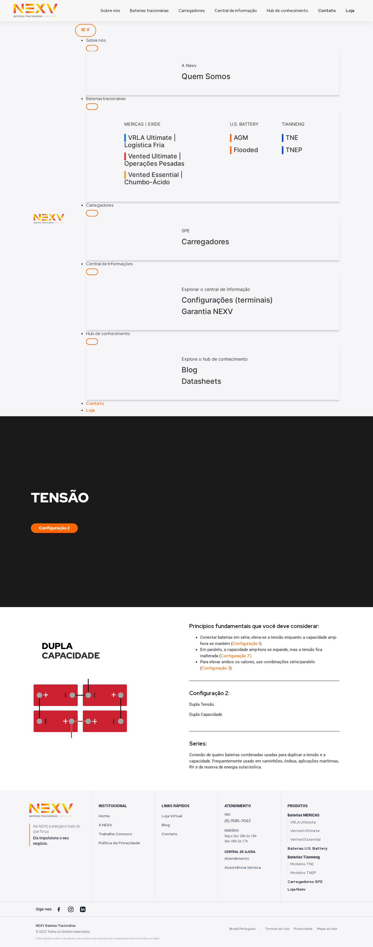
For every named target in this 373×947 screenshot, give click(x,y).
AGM (240, 137)
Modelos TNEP (303, 872)
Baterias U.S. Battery (307, 848)
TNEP (293, 150)
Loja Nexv (297, 889)
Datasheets (201, 381)
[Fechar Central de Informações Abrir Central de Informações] (92, 272)
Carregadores (192, 10)
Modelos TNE (302, 864)
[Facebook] (58, 909)
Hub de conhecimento (287, 10)
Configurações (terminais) (227, 299)
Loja (350, 10)
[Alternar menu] (85, 30)
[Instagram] (70, 909)
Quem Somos (206, 76)
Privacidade (303, 929)
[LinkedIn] (82, 909)
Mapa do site (327, 929)
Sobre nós (110, 10)
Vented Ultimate (305, 830)
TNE (291, 137)
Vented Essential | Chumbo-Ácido (153, 178)
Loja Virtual (172, 815)
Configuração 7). (236, 656)
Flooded (245, 150)
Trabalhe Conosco (115, 833)
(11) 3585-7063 (237, 820)
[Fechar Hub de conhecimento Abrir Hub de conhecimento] (92, 341)
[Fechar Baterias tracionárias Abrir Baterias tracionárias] (92, 106)
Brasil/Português (242, 929)
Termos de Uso (277, 929)
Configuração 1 (246, 643)
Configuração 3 (216, 668)
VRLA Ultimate (303, 822)
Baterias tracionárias (149, 10)
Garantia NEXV (207, 311)
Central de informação (236, 10)
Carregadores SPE (305, 881)
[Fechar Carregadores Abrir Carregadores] (92, 213)
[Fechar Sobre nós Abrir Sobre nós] (92, 48)
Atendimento (236, 858)
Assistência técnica (242, 867)
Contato (327, 10)
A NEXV (105, 824)
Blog (189, 369)
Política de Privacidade (119, 842)
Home (104, 815)
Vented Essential (305, 839)
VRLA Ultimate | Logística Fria (150, 141)
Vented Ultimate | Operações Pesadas (154, 160)
